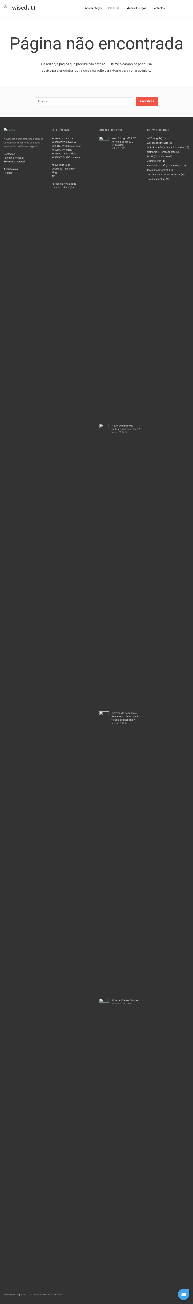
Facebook (161, 1294)
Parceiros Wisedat (14, 157)
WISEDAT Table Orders (64, 153)
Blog (54, 172)
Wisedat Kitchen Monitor (125, 1000)
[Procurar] (184, 8)
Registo (8, 172)
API (53, 176)
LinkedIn (169, 1294)
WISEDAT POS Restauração (66, 146)
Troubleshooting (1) (158, 179)
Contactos (9, 154)
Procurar (147, 101)
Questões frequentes (63, 168)
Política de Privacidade (64, 183)
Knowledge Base (61, 164)
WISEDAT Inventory (62, 149)
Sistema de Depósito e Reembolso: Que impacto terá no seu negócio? (125, 716)
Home (116, 70)
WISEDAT (66, 157)
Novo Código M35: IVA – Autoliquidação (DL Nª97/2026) (125, 142)
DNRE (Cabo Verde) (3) (159, 156)
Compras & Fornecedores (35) (164, 151)
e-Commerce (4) (156, 161)
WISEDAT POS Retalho (64, 142)
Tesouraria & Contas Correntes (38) (166, 174)
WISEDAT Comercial (62, 138)
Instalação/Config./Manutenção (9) (166, 165)
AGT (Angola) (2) (156, 138)
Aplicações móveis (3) (159, 142)
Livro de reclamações (63, 187)
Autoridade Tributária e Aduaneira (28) (168, 147)
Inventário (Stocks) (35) (160, 170)
